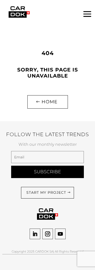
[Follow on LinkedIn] (35, 234)
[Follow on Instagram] (47, 234)
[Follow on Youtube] (60, 234)
